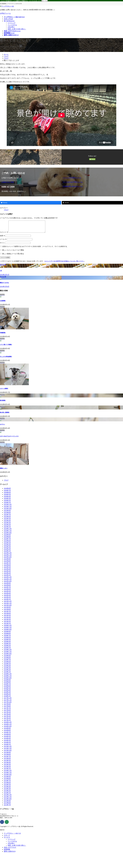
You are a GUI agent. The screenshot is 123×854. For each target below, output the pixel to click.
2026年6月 (7, 492)
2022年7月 (7, 587)
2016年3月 (7, 740)
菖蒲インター (3, 468)
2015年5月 (7, 760)
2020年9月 (7, 631)
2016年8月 (7, 730)
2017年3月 (7, 716)
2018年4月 (7, 690)
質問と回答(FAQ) (10, 851)
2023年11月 (8, 555)
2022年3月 (7, 595)
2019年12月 (8, 649)
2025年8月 (7, 512)
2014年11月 (8, 772)
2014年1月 (7, 793)
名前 (2, 235)
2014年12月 (8, 770)
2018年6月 (7, 686)
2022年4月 (7, 593)
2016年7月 (7, 732)
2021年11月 (8, 603)
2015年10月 (8, 750)
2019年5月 (7, 664)
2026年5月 (7, 494)
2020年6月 (7, 637)
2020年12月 (8, 625)
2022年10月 (8, 581)
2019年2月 (7, 670)
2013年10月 (8, 799)
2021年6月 (7, 613)
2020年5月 (7, 639)
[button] (31, 182)
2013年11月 (8, 797)
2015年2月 (7, 766)
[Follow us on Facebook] (2, 822)
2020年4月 (7, 641)
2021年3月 (7, 619)
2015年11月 (8, 748)
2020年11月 (8, 627)
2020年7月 (7, 635)
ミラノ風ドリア (6, 344)
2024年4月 (7, 545)
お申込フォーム (5, 13)
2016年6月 (7, 734)
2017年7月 (7, 708)
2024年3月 (7, 547)
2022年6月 (7, 589)
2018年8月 (7, 682)
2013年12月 (8, 795)
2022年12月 (8, 577)
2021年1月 (7, 623)
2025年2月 (7, 524)
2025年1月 (7, 526)
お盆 (3, 300)
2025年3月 (7, 522)
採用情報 (7, 849)
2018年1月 (7, 696)
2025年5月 (7, 518)
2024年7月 (7, 539)
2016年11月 (8, 724)
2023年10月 (8, 557)
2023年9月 (7, 559)
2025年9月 (7, 510)
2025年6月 (7, 516)
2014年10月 (8, 774)
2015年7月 (7, 756)
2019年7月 (7, 660)
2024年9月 (7, 535)
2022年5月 (7, 591)
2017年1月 (7, 720)
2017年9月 (7, 704)
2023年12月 (8, 553)
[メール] (7, 822)
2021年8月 (7, 609)
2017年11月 (8, 700)
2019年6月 (7, 662)
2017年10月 (8, 702)
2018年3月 (7, 692)
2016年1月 (7, 744)
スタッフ (7, 835)
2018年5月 (7, 688)
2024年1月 (7, 551)
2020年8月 (7, 633)
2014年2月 (7, 791)
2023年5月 (7, 567)
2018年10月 (8, 678)
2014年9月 (7, 776)
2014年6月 (7, 782)
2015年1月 (7, 768)
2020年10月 (8, 629)
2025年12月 (8, 504)
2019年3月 (7, 668)
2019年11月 (8, 651)
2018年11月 (8, 676)
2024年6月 (7, 541)
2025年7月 (7, 514)
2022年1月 (7, 599)
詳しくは (45, 1)
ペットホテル (12, 25)
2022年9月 (7, 583)
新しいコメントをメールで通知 (13, 250)
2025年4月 (7, 520)
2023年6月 (7, 565)
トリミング (11, 23)
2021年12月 (8, 601)
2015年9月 (7, 752)
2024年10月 (8, 533)
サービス (7, 837)
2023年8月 (7, 561)
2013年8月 (7, 803)
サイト (2, 243)
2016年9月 (7, 728)
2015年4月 (7, 762)
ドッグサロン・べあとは (12, 833)
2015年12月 (8, 746)
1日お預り (11, 27)
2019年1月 (7, 672)
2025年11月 (8, 506)
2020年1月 (7, 647)
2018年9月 (7, 680)
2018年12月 (8, 674)
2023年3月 (7, 571)
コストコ (4, 388)
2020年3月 (7, 643)
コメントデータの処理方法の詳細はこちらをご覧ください (64, 261)
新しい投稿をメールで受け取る (13, 254)
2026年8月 (7, 488)
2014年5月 (7, 784)
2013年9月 (7, 801)
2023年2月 (7, 573)
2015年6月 (7, 758)
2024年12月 (8, 529)
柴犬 (3, 400)
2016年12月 (8, 722)
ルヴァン (2, 424)
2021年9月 (7, 607)
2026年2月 (7, 500)
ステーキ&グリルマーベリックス (9, 436)
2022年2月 (7, 597)
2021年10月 (8, 605)
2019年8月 (7, 657)
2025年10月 (8, 508)
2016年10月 (8, 726)
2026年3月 (7, 498)
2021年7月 (7, 611)
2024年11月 (8, 531)
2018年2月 (7, 694)
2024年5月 (7, 543)
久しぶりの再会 (6, 356)
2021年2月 (7, 621)
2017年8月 (7, 706)
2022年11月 (8, 579)
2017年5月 (7, 712)
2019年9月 (7, 655)
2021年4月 (7, 617)
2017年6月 (7, 710)
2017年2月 (7, 718)
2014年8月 (7, 778)
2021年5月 (7, 615)
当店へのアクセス (10, 847)
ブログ (6, 210)
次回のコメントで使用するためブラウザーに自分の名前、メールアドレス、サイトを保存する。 (35, 246)
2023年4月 (7, 569)
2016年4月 (7, 738)
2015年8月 (7, 754)
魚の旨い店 (5, 412)
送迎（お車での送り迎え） (17, 29)
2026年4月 (7, 496)
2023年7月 (7, 563)
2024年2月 (7, 549)
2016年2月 (7, 742)
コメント (4, 232)
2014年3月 (7, 789)
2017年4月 (7, 714)
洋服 (3, 332)
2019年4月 (7, 666)
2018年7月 (7, 684)
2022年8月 (7, 585)
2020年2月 (7, 645)
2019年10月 (8, 653)
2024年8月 (7, 537)
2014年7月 (7, 780)
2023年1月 (7, 575)
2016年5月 (7, 736)
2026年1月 (7, 502)
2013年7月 (7, 805)
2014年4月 (7, 786)
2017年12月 (8, 698)
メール (3, 239)
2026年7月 (7, 490)
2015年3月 (7, 764)
